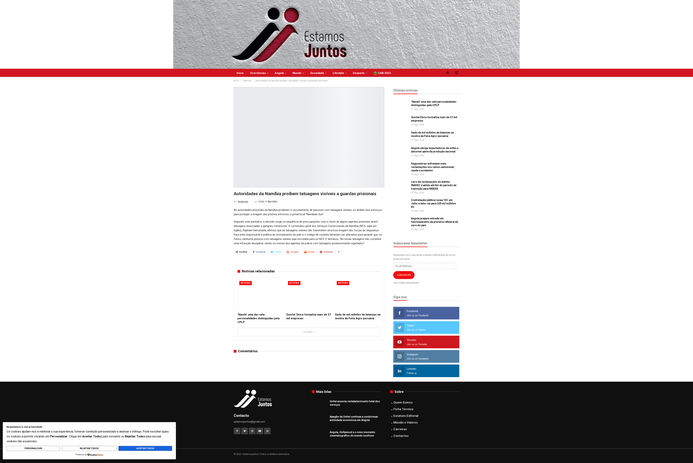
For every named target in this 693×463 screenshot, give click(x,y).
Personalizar (33, 448)
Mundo (297, 73)
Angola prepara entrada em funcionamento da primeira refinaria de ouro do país (434, 222)
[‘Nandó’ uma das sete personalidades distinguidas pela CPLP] (260, 295)
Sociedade (317, 73)
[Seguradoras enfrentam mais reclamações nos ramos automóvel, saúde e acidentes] (401, 168)
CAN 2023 (384, 73)
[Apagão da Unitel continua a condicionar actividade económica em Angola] (319, 421)
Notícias (245, 283)
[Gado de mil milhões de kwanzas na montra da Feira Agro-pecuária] (357, 295)
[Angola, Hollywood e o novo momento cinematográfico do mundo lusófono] (319, 436)
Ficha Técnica (403, 409)
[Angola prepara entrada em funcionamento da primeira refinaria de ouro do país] (401, 222)
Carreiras (400, 429)
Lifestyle (338, 73)
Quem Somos (403, 402)
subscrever (404, 275)
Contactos (401, 436)
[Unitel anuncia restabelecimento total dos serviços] (319, 405)
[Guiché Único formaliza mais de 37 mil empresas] (309, 295)
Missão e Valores (405, 422)
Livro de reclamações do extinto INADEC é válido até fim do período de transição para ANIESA (433, 185)
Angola (279, 73)
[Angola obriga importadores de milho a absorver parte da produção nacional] (401, 152)
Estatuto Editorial (405, 416)
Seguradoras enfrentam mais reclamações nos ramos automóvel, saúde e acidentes (433, 167)
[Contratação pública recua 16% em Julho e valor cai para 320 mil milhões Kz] (401, 204)
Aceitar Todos (145, 448)
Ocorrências (258, 73)
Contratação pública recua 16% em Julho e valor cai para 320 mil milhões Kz (433, 203)
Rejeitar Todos (89, 448)
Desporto (359, 73)
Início (240, 73)
